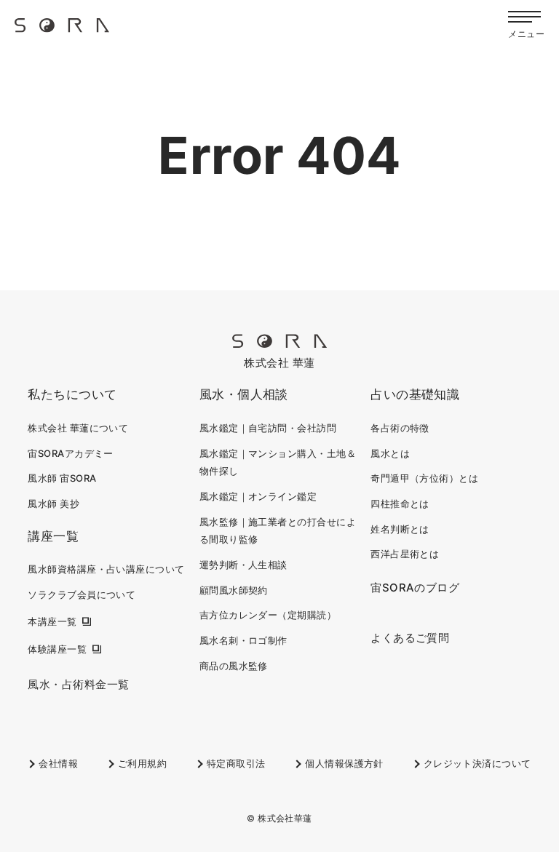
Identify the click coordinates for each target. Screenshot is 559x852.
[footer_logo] (279, 344)
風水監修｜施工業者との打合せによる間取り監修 (277, 531)
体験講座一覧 (57, 649)
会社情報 (58, 763)
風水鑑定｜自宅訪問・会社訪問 (267, 428)
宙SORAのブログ (414, 587)
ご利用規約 (142, 763)
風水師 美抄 (53, 503)
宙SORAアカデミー (71, 453)
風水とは (390, 453)
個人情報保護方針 (344, 763)
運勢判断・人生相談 (243, 564)
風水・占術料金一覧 (78, 684)
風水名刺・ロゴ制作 (243, 640)
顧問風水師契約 (233, 590)
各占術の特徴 (399, 428)
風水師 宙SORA (62, 478)
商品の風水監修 (233, 666)
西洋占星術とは (404, 554)
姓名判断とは (399, 529)
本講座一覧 (52, 621)
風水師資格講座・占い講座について (106, 569)
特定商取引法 (236, 763)
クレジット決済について (477, 763)
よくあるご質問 (409, 638)
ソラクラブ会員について (81, 594)
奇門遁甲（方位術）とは (424, 478)
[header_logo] (62, 30)
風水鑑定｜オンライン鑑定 (258, 496)
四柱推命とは (399, 503)
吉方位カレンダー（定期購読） (267, 615)
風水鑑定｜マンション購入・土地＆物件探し (277, 462)
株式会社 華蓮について (78, 428)
